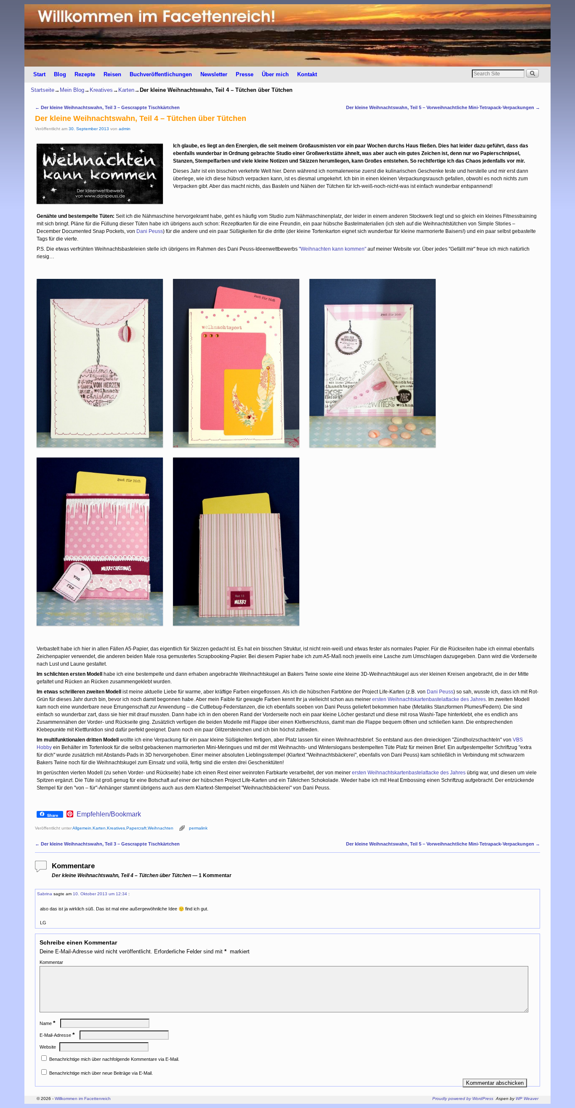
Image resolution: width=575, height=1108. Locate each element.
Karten (126, 90)
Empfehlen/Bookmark (109, 814)
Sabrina (44, 893)
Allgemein (81, 828)
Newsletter (213, 74)
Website (48, 1046)
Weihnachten (160, 828)
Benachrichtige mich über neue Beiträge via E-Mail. (101, 1073)
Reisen (112, 74)
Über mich (275, 74)
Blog (60, 74)
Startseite (42, 90)
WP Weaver (527, 1098)
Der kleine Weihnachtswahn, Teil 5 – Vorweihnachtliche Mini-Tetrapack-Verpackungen (443, 107)
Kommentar (51, 962)
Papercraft (136, 828)
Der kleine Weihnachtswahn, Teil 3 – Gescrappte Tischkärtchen (107, 107)
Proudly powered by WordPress (462, 1098)
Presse (244, 74)
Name (47, 1023)
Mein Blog (72, 90)
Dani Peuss (149, 231)
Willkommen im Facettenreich (83, 1098)
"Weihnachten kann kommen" (332, 249)
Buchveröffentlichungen (161, 74)
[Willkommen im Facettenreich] (287, 35)
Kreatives (101, 90)
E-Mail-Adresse (57, 1035)
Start (39, 74)
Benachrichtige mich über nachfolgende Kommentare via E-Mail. (114, 1059)
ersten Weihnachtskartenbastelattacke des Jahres (429, 699)
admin (124, 128)
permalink (198, 828)
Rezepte (85, 74)
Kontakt (307, 74)
